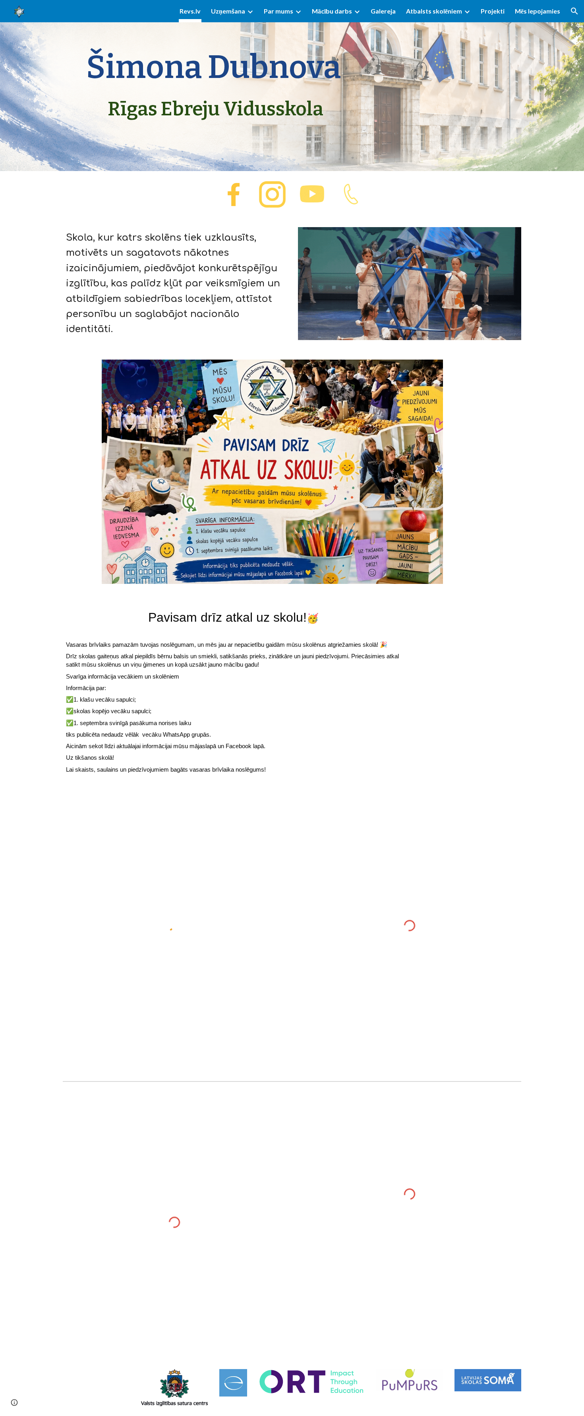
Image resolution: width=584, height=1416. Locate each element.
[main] (214, 85)
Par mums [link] (278, 11)
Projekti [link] (493, 11)
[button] (574, 11)
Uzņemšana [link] (228, 11)
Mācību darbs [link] (332, 11)
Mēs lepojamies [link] (537, 11)
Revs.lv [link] (190, 11)
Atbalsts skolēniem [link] (434, 11)
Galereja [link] (383, 11)
